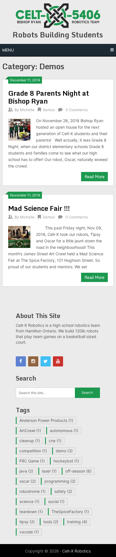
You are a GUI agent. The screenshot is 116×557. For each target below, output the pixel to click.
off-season (78, 471)
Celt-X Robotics (76, 551)
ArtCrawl (30, 430)
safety (63, 491)
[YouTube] (58, 361)
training (77, 521)
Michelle (27, 110)
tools (50, 521)
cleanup (29, 440)
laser (49, 471)
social (56, 501)
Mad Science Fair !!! (39, 208)
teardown (31, 511)
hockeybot (66, 460)
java (26, 471)
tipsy (27, 521)
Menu (8, 50)
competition (33, 450)
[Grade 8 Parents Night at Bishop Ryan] (19, 129)
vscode (29, 531)
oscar (27, 481)
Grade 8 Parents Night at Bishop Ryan (48, 97)
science (29, 501)
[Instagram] (33, 361)
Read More (94, 176)
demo (64, 450)
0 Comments (77, 110)
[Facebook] (21, 361)
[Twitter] (46, 361)
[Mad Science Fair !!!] (19, 236)
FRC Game (32, 460)
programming (59, 481)
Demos (49, 110)
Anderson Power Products (46, 420)
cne (55, 440)
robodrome (32, 491)
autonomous (64, 430)
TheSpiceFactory (70, 511)
